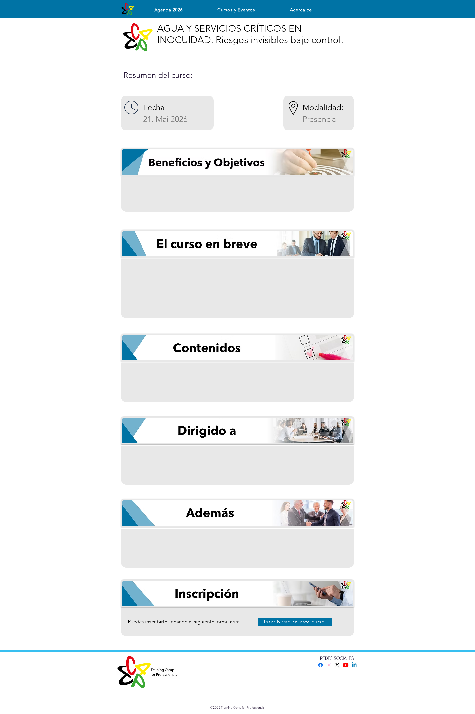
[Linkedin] (354, 665)
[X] (337, 665)
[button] (236, 10)
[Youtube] (346, 665)
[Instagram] (329, 665)
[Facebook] (320, 665)
